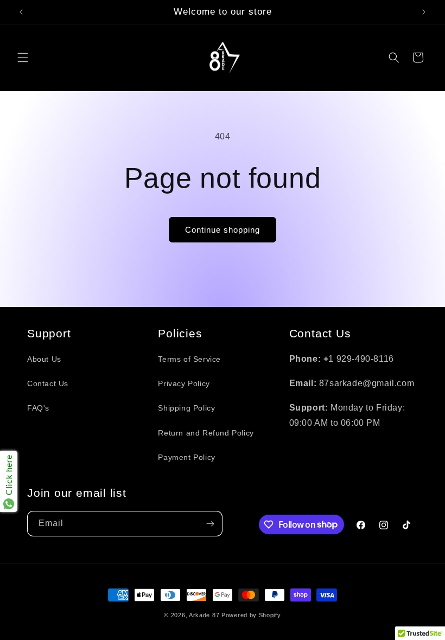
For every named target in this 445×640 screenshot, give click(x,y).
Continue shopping (222, 229)
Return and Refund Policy (205, 432)
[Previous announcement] (21, 12)
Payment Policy (186, 457)
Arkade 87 (204, 615)
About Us (44, 359)
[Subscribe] (210, 523)
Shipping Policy (186, 408)
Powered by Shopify (251, 615)
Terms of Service (189, 359)
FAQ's (38, 408)
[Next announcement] (424, 12)
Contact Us (47, 383)
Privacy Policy (183, 383)
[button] (23, 57)
